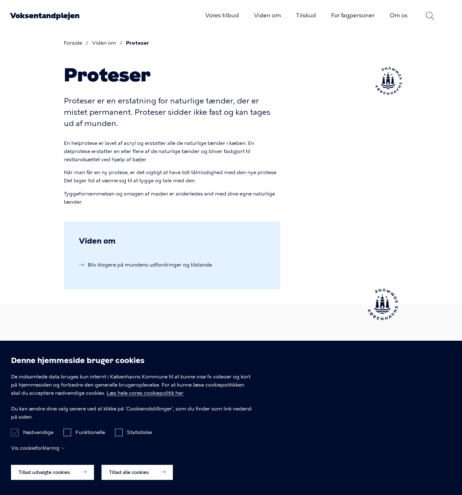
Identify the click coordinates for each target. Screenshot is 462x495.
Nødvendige (38, 432)
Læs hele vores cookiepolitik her (145, 393)
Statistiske (139, 432)
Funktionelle (90, 432)
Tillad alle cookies (129, 472)
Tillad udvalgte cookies (45, 472)
